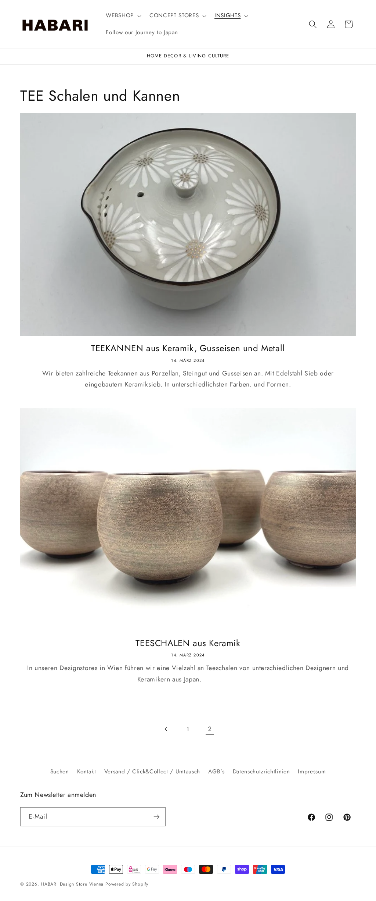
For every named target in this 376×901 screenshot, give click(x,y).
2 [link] (210, 729)
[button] (123, 15)
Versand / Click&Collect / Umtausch (152, 772)
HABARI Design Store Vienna (72, 884)
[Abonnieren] (156, 816)
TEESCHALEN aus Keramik (187, 643)
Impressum (312, 772)
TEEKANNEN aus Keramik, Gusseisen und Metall (188, 348)
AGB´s (216, 772)
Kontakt (86, 772)
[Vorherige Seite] (166, 729)
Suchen (59, 772)
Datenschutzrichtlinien (261, 772)
